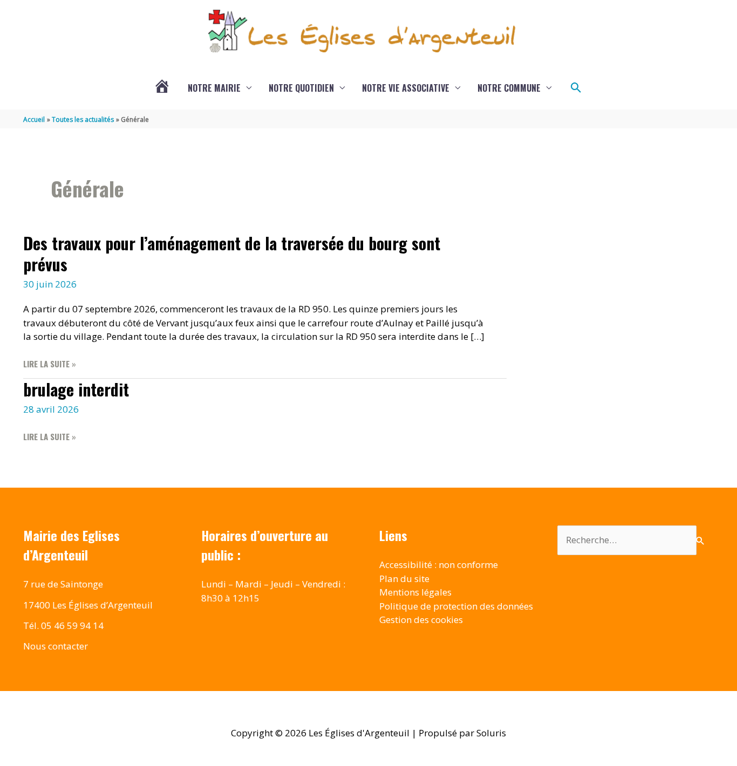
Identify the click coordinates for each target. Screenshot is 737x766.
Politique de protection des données (456, 606)
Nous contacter (55, 646)
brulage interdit (76, 389)
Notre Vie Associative (405, 87)
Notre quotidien (301, 87)
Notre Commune (509, 87)
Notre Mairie (214, 87)
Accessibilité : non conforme (438, 564)
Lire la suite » (49, 364)
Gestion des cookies (421, 619)
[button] (576, 88)
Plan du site (404, 578)
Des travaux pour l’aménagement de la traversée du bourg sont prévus (231, 253)
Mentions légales (415, 592)
